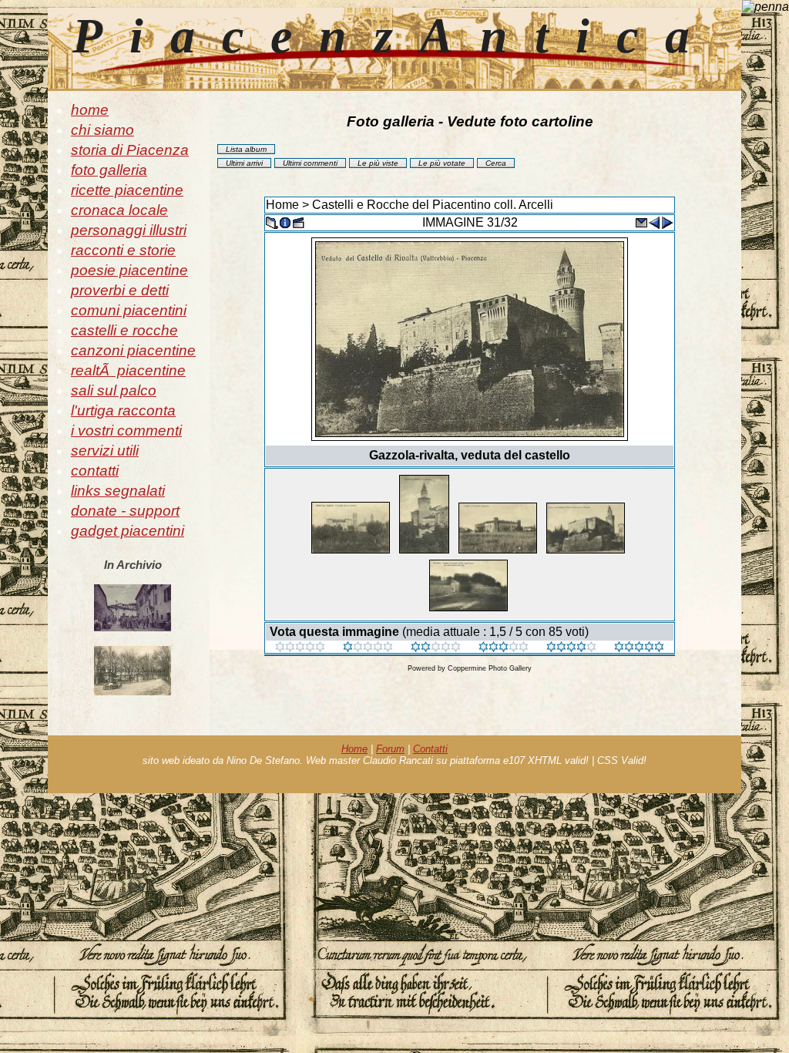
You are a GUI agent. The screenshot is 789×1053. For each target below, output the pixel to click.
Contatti (430, 749)
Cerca (495, 163)
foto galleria (109, 170)
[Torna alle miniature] (272, 221)
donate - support (125, 511)
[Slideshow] (298, 221)
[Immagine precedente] (654, 221)
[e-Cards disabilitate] (641, 221)
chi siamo (102, 130)
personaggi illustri (128, 230)
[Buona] (503, 647)
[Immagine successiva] (667, 221)
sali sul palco (113, 390)
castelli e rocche (124, 330)
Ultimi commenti (310, 163)
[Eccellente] (571, 647)
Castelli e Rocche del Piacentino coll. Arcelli (432, 204)
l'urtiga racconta (123, 410)
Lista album (246, 149)
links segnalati (118, 491)
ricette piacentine (127, 190)
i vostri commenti (126, 430)
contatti (95, 471)
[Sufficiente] (436, 647)
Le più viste (378, 163)
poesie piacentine (129, 270)
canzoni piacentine (133, 350)
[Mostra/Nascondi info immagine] (285, 221)
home (90, 110)
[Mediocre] (368, 647)
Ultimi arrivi (244, 163)
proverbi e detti (120, 290)
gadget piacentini (127, 531)
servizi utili (105, 450)
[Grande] (639, 647)
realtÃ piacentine (128, 370)
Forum (390, 749)
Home (282, 204)
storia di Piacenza (130, 150)
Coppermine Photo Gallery (490, 668)
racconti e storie (123, 250)
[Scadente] (300, 647)
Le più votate (441, 163)
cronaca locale (119, 210)
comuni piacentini (128, 310)
